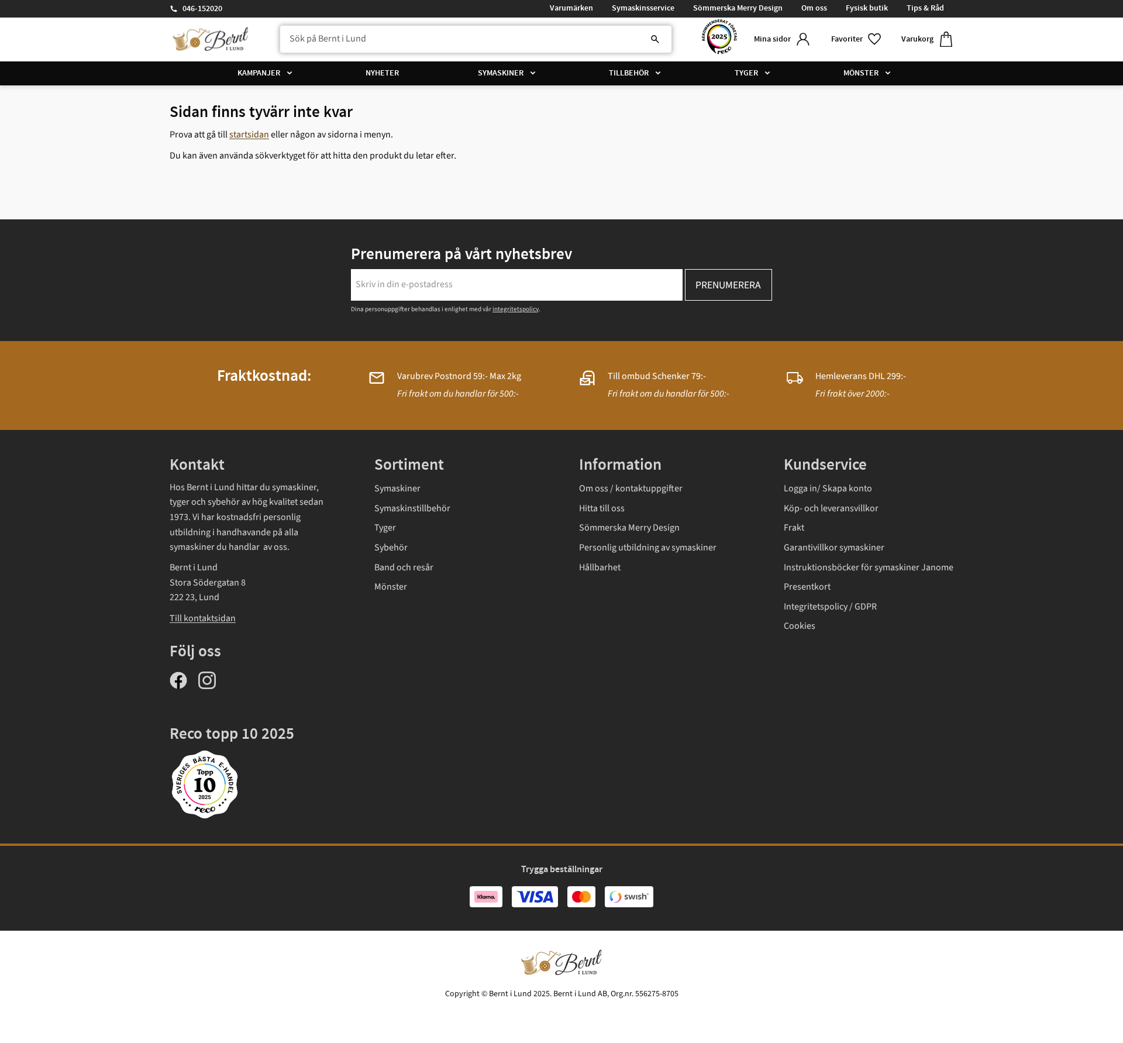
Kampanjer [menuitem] (258, 73)
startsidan (249, 134)
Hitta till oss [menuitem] (602, 508)
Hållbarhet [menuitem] (600, 567)
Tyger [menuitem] (746, 73)
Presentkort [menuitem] (807, 586)
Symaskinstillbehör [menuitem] (412, 508)
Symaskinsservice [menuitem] (643, 8)
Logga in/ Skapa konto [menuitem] (828, 488)
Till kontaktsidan (203, 618)
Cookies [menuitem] (799, 625)
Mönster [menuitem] (861, 73)
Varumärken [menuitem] (571, 8)
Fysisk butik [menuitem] (867, 8)
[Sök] (655, 39)
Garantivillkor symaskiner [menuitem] (834, 547)
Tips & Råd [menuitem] (925, 8)
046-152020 (202, 9)
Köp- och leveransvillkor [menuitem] (831, 508)
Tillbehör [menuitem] (629, 73)
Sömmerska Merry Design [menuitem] (738, 8)
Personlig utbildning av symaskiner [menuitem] (647, 547)
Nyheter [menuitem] (382, 73)
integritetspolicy (515, 309)
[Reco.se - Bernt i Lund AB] (719, 39)
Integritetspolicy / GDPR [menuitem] (830, 606)
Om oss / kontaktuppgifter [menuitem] (631, 488)
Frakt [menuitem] (794, 527)
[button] (857, 39)
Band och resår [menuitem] (403, 567)
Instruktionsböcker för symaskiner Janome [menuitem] (868, 567)
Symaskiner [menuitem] (500, 73)
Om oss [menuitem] (814, 8)
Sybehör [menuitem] (391, 547)
